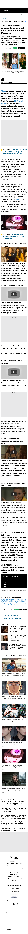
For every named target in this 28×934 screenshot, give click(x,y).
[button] (5, 584)
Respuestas (9, 913)
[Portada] (14, 860)
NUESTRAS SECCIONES (14, 909)
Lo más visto (6, 624)
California (7, 14)
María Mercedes (8, 618)
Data (19, 917)
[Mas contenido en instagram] (16, 904)
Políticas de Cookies (14, 891)
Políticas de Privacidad (14, 888)
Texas (12, 14)
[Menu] (2, 10)
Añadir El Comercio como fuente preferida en (14, 21)
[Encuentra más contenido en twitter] (6, 48)
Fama (9, 921)
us (9, 917)
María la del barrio (13, 616)
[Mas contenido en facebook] (11, 904)
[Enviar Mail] (2, 82)
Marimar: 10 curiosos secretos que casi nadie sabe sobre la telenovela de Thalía (13, 604)
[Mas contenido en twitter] (14, 904)
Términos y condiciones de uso (14, 885)
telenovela (18, 618)
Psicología (23, 14)
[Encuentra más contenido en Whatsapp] (10, 48)
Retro (19, 921)
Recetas (19, 925)
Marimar (22, 616)
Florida (2, 14)
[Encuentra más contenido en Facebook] (3, 48)
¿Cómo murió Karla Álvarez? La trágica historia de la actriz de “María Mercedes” (13, 602)
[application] (14, 581)
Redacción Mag (8, 82)
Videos (19, 913)
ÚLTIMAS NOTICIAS (8, 799)
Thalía (4, 616)
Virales (9, 925)
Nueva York (17, 14)
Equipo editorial (14, 861)
